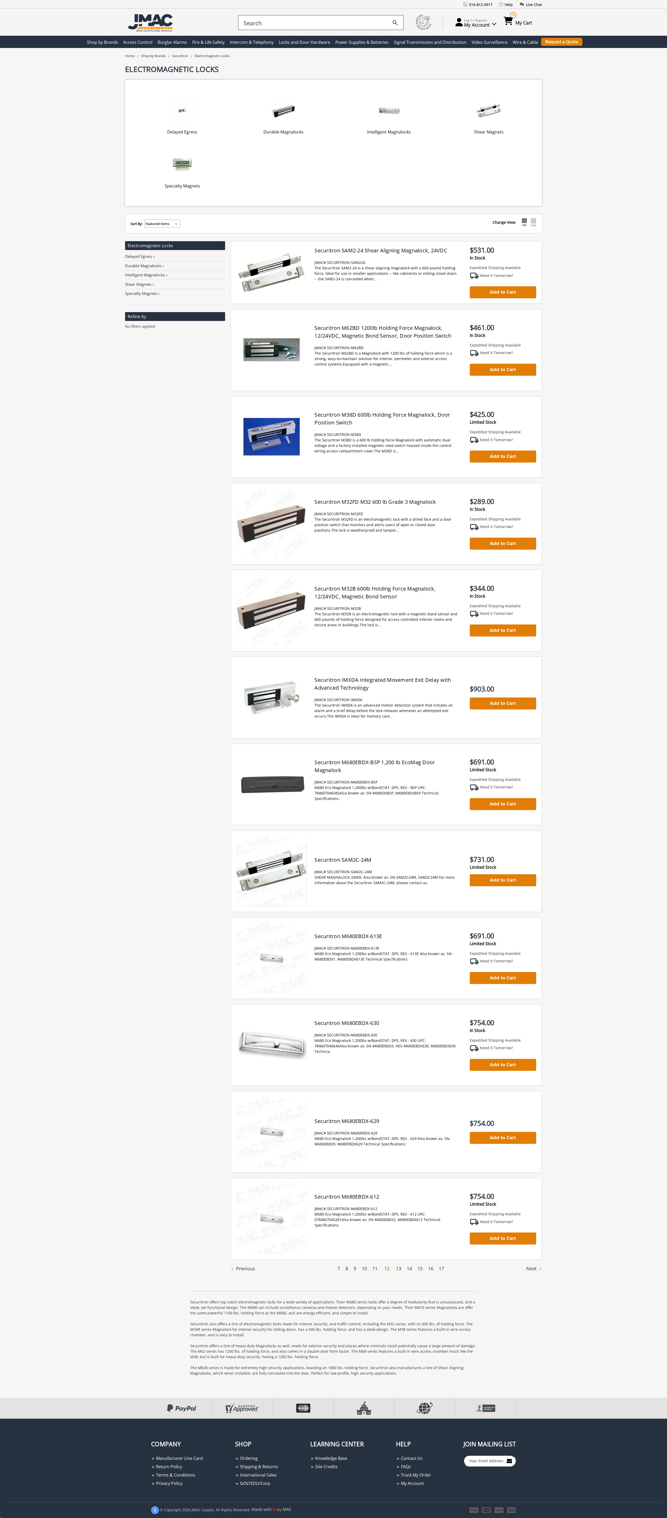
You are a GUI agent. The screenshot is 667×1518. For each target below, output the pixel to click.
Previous (245, 1268)
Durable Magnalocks (283, 132)
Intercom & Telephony (252, 42)
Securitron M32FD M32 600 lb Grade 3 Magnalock (375, 501)
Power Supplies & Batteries (361, 42)
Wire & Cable (525, 42)
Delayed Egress (182, 132)
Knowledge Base (330, 1458)
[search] (395, 21)
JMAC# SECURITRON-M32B (337, 608)
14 (409, 1268)
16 (430, 1268)
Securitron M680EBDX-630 (346, 1023)
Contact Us (411, 1458)
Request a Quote (561, 42)
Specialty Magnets (182, 186)
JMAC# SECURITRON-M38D (337, 434)
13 (398, 1268)
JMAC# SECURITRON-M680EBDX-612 (345, 1208)
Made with (262, 1509)
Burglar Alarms (172, 42)
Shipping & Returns (258, 1467)
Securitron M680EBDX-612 (346, 1196)
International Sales (258, 1475)
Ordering (248, 1458)
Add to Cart (503, 292)
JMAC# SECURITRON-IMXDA (338, 699)
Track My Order (415, 1475)
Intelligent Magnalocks (389, 132)
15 (420, 1268)
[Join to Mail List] (509, 1461)
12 (387, 1268)
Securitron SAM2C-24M (342, 859)
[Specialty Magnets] (182, 164)
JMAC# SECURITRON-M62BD (338, 347)
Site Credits (326, 1467)
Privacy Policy (169, 1483)
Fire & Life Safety (208, 42)
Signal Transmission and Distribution (430, 42)
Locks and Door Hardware (304, 42)
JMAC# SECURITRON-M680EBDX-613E (346, 948)
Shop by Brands (102, 42)
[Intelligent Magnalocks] (389, 110)
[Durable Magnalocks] (283, 110)
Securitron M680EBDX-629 (346, 1121)
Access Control (137, 42)
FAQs (405, 1467)
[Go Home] (151, 22)
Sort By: (137, 223)
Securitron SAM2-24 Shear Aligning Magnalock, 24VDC (380, 250)
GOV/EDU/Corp (254, 1483)
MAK (286, 1509)
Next (532, 1268)
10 (364, 1268)
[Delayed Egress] (182, 110)
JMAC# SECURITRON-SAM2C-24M (343, 871)
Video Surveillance (490, 42)
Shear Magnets (489, 132)
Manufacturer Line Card (179, 1458)
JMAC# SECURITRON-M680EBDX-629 (345, 1133)
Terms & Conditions (175, 1475)
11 (375, 1268)
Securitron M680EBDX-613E (348, 936)
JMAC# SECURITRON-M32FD (338, 513)
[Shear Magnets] (489, 110)
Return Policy (168, 1467)
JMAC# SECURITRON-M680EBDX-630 (345, 1035)
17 (441, 1268)
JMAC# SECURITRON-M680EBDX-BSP (346, 782)
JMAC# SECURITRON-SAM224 (339, 262)
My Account (412, 1483)
